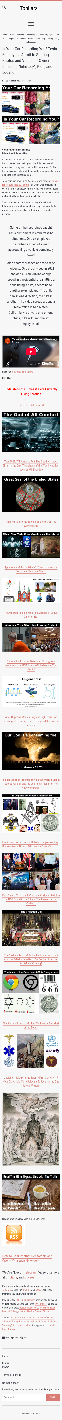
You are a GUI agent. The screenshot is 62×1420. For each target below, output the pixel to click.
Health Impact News (29, 1307)
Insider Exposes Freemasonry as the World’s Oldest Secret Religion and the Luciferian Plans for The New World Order (31, 783)
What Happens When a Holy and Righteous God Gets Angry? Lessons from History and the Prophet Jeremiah (31, 721)
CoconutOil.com (42, 1311)
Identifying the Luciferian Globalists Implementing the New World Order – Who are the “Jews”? (30, 844)
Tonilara (38, 1413)
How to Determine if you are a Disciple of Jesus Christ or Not (31, 615)
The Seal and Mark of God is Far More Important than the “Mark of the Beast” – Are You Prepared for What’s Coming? (31, 959)
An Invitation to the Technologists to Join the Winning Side (31, 523)
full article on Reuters (22, 371)
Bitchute (11, 1277)
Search (5, 1363)
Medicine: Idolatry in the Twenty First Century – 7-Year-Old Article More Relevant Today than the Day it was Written (31, 1081)
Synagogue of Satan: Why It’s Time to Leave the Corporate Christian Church (31, 569)
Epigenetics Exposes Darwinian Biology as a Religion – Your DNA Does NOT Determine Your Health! (31, 665)
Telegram (30, 1272)
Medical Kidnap (9, 1311)
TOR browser (41, 1303)
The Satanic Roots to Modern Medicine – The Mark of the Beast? (31, 1025)
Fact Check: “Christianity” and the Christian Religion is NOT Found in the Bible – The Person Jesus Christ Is (31, 899)
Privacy (5, 1367)
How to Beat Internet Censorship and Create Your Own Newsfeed (27, 1258)
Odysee (29, 1277)
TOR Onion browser (25, 1300)
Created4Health (26, 1311)
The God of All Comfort (31, 405)
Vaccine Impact (47, 1307)
